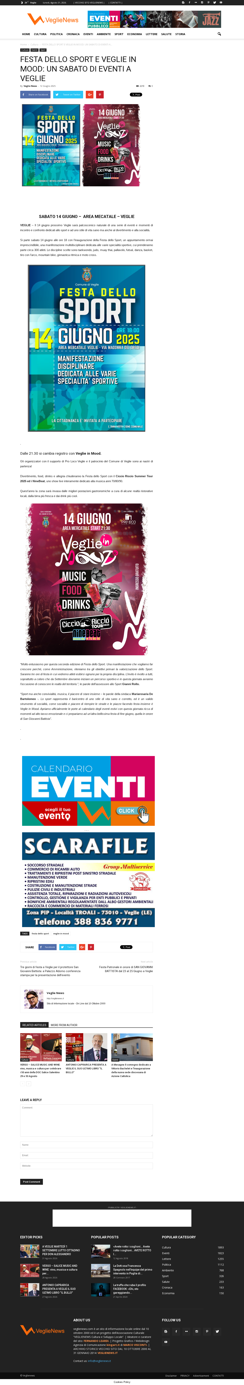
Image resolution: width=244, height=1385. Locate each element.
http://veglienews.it (55, 998)
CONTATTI (218, 1375)
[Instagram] (202, 2)
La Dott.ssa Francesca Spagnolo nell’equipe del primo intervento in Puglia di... (132, 1269)
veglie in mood (61, 933)
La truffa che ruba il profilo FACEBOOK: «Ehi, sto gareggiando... (129, 1289)
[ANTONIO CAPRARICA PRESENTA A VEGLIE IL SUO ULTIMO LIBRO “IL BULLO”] (86, 1047)
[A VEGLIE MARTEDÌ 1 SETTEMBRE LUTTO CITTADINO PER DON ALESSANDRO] (29, 1251)
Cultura (40, 34)
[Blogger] (183, 2)
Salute (166, 34)
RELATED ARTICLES (34, 1025)
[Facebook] (189, 2)
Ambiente (104, 34)
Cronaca (73, 34)
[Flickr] (196, 2)
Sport (119, 34)
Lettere (151, 34)
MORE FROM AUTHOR (64, 1025)
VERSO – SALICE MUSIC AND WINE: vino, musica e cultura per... (59, 1269)
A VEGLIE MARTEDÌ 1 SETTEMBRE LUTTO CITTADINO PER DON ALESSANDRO (61, 1250)
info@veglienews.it (99, 1361)
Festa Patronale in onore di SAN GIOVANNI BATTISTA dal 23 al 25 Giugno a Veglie (126, 969)
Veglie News (30, 85)
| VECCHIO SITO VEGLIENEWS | (89, 2)
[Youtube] (221, 2)
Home (26, 34)
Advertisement (201, 1375)
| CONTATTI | (115, 2)
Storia (180, 34)
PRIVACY (185, 1375)
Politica (56, 34)
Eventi (88, 34)
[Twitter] (215, 2)
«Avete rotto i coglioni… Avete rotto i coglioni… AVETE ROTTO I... (132, 1250)
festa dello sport (40, 933)
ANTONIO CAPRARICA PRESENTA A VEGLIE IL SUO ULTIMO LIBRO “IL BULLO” (86, 1068)
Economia (134, 34)
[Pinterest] (208, 2)
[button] (219, 34)
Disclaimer (171, 1375)
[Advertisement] (86, 199)
